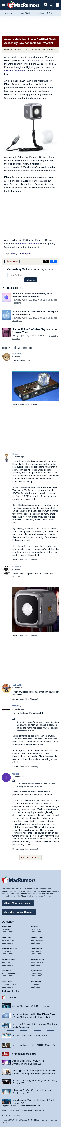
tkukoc (15, 774)
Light (56, 1120)
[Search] (52, 5)
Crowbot (16, 566)
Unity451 (16, 353)
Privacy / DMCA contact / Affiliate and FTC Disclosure (23, 1110)
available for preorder (15, 70)
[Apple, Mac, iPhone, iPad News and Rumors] (23, 8)
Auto (51, 1120)
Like (27, 404)
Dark (4, 1122)
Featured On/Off (9, 1120)
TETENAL (17, 706)
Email (4, 932)
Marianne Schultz (38, 959)
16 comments (12, 261)
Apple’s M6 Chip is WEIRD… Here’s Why (31, 1006)
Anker (13, 253)
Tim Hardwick (36, 949)
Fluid (37, 1120)
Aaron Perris (36, 981)
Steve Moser (7, 981)
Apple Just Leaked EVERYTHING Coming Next (34, 1045)
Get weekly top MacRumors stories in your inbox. (30, 269)
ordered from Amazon (29, 243)
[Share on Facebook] (53, 261)
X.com (10, 932)
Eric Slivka (35, 927)
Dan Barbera (7, 971)
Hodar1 (16, 454)
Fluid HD (44, 1120)
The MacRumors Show (23, 1053)
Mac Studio (25, 13)
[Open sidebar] (57, 5)
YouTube (12, 997)
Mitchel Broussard (9, 949)
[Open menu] (4, 5)
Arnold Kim (6, 927)
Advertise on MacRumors (18, 912)
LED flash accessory (37, 60)
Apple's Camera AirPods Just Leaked (29, 1035)
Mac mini (9, 13)
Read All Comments (30, 857)
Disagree (33, 404)
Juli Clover (50, 49)
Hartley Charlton (9, 959)
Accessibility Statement (11, 1115)
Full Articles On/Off (25, 1120)
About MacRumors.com (17, 903)
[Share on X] (46, 261)
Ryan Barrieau (37, 971)
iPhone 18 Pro (45, 13)
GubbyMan (17, 685)
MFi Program (24, 253)
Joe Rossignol (37, 937)
